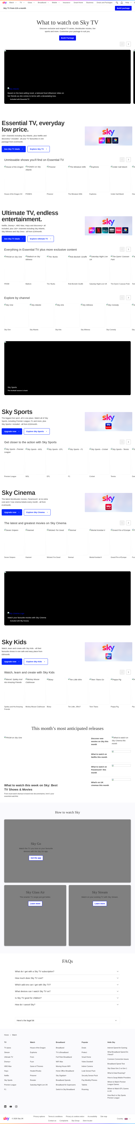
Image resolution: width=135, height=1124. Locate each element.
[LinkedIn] (5, 1106)
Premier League (10, 1085)
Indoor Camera (87, 1066)
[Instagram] (16, 1106)
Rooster (33, 1080)
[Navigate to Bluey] (57, 691)
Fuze (32, 1062)
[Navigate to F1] (78, 461)
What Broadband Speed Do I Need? (117, 1053)
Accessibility (92, 1116)
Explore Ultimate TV (39, 239)
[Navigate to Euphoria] (99, 178)
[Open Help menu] (131, 2)
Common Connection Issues (118, 1059)
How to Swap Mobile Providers (119, 1078)
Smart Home (78, 2)
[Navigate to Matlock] (36, 268)
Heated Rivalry (35, 1071)
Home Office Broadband (65, 1071)
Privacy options (39, 1116)
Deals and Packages (104, 2)
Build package (123, 8)
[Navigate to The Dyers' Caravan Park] (121, 268)
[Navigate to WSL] (36, 461)
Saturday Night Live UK (39, 1085)
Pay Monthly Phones (89, 1080)
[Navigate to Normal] (78, 542)
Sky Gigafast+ (61, 1075)
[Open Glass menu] (34, 2)
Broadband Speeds (63, 1080)
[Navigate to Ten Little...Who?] (78, 691)
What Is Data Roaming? (116, 1073)
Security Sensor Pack (90, 1075)
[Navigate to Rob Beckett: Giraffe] (78, 268)
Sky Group (75, 1121)
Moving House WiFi (63, 1066)
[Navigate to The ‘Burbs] (57, 268)
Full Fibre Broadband (64, 1057)
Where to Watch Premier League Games (116, 1083)
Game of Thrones (36, 1066)
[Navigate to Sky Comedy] (118, 315)
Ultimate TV (8, 1057)
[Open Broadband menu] (48, 2)
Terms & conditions (55, 1116)
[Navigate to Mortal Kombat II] (99, 542)
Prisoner (33, 1075)
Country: (120, 1119)
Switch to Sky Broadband (65, 1089)
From (32, 1057)
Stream (7, 1052)
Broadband (42, 2)
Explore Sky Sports (35, 431)
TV (21, 2)
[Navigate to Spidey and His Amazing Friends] (14, 691)
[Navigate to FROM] (14, 268)
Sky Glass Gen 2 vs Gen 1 (117, 1068)
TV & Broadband (62, 1052)
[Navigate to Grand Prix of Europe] (121, 542)
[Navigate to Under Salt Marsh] (121, 178)
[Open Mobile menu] (59, 2)
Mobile (54, 2)
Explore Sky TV (37, 149)
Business (89, 2)
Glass (30, 2)
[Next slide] (128, 44)
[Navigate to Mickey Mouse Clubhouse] (36, 691)
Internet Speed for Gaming (117, 1048)
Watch (11, 2)
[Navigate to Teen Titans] (99, 691)
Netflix (6, 1075)
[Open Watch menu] (16, 2)
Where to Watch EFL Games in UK (118, 1090)
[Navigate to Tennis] (121, 461)
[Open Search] (117, 2)
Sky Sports (8, 1080)
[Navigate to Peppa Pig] (121, 691)
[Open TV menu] (24, 2)
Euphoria (33, 1052)
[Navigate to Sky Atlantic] (42, 315)
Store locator (87, 1121)
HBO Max (7, 1066)
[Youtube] (10, 1106)
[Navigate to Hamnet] (36, 542)
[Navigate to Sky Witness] (93, 315)
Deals (84, 1048)
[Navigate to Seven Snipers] (14, 542)
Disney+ (7, 1062)
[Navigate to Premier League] (14, 461)
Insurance (66, 2)
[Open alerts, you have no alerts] (121, 2)
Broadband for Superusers (66, 1085)
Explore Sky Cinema (35, 512)
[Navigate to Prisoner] (57, 178)
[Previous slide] (122, 44)
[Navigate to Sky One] (16, 315)
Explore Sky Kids (34, 662)
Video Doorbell (87, 1062)
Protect (84, 1052)
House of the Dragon (38, 1048)
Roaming (85, 1089)
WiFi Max (59, 1062)
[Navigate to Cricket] (99, 461)
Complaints (64, 1121)
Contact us (52, 1121)
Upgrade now (10, 431)
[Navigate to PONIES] (36, 178)
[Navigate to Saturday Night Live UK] (99, 268)
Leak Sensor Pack (88, 1071)
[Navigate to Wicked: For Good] (57, 542)
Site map (103, 1116)
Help (127, 2)
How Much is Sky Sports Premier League (116, 1096)
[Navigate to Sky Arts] (67, 315)
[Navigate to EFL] (57, 461)
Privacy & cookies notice (75, 1116)
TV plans (7, 1048)
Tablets (84, 1085)
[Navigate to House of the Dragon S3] (14, 178)
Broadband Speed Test (116, 1064)
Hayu (6, 1071)
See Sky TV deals (12, 149)
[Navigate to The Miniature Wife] (78, 178)
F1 (5, 1089)
